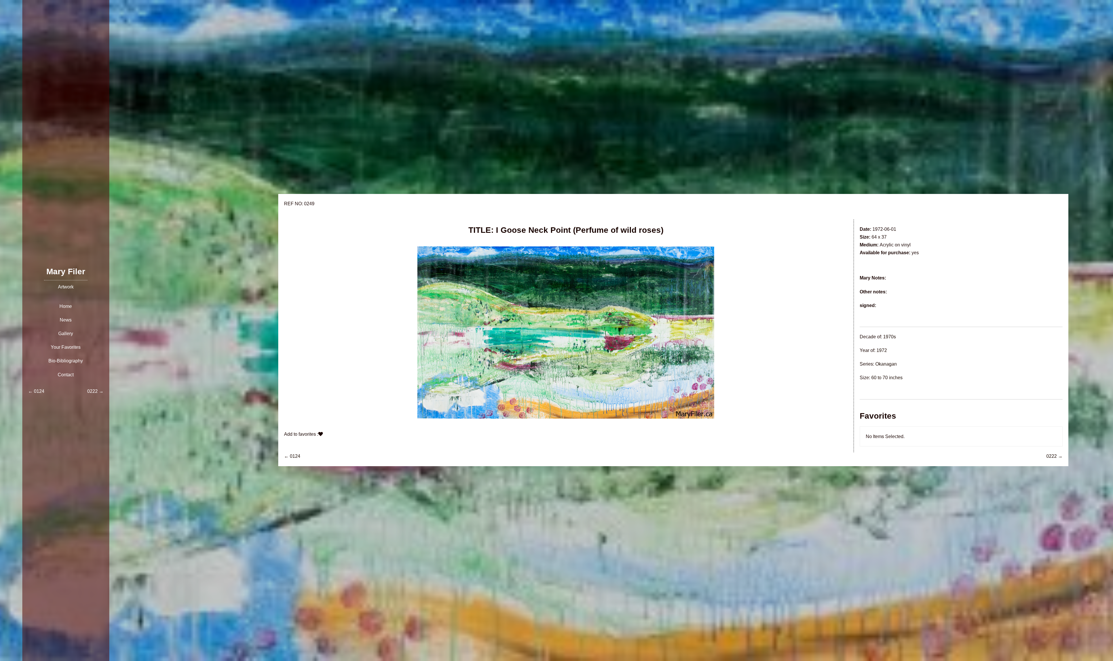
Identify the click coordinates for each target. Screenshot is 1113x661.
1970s (889, 336)
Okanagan (886, 364)
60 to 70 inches (887, 377)
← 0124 (292, 456)
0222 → (1054, 456)
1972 (881, 350)
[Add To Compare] (320, 434)
